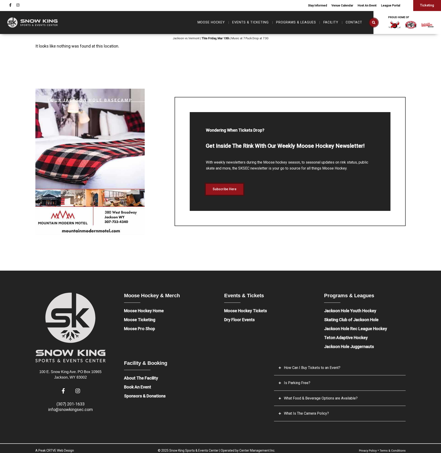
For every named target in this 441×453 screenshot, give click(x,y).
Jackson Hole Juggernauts (349, 346)
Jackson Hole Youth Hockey (350, 310)
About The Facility (141, 378)
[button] (374, 22)
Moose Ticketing (139, 319)
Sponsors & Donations (145, 396)
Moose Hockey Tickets (245, 310)
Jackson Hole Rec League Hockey (355, 328)
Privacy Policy (368, 450)
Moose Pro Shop (139, 328)
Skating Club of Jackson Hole (351, 319)
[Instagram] (18, 5)
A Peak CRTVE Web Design (54, 450)
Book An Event (137, 387)
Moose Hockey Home (144, 310)
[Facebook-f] (10, 5)
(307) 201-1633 (71, 404)
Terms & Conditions (393, 450)
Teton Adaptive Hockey (346, 337)
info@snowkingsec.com (70, 409)
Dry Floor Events (239, 319)
